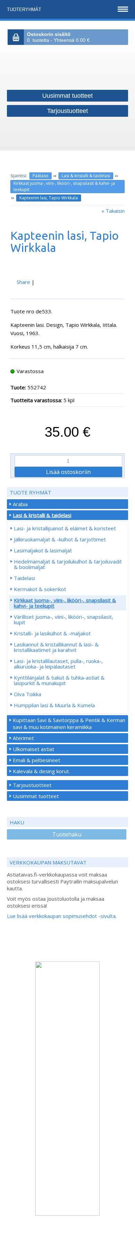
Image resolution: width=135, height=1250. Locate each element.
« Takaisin (113, 210)
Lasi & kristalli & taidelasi (86, 176)
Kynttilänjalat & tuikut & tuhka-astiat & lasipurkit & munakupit (59, 680)
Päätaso (40, 176)
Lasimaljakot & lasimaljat (43, 550)
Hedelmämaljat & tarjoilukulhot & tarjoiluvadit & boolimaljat (68, 564)
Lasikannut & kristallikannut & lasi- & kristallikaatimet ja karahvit (56, 647)
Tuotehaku (66, 834)
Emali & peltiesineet (36, 760)
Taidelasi (24, 578)
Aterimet (23, 738)
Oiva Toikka (27, 694)
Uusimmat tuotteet (36, 796)
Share (23, 281)
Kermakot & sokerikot (40, 589)
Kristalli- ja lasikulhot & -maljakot (52, 633)
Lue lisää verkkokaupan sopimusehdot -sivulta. (62, 915)
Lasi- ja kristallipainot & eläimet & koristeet (65, 528)
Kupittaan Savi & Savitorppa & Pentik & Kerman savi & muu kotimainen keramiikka (69, 723)
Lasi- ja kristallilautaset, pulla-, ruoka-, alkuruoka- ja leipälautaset (58, 663)
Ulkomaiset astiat (33, 749)
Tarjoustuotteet (32, 785)
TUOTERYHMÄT (25, 9)
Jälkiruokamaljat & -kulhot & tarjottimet (60, 539)
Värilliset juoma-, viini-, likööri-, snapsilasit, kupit (63, 619)
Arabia (20, 504)
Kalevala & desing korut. (41, 771)
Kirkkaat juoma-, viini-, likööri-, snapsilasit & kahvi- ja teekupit (64, 186)
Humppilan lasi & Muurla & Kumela (54, 705)
